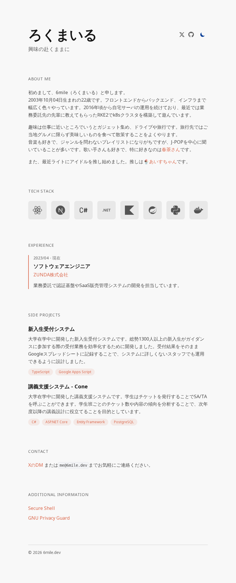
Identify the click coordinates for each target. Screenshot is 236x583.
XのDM (36, 465)
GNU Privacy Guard (49, 518)
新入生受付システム (51, 328)
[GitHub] (191, 34)
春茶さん (171, 149)
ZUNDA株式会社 (50, 274)
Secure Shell (41, 508)
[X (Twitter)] (182, 34)
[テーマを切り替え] (202, 34)
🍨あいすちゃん (160, 161)
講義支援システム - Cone (58, 386)
